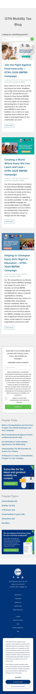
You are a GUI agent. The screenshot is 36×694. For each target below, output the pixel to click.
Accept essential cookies (18, 686)
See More (6, 523)
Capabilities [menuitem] (18, 598)
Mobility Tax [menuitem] (18, 602)
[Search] (32, 39)
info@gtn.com (23, 587)
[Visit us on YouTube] (22, 577)
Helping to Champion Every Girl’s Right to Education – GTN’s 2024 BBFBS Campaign (17, 263)
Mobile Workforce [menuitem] (18, 609)
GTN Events (8, 82)
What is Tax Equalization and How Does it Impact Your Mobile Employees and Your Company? (17, 427)
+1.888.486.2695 (14, 587)
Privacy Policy (9, 661)
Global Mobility (9, 501)
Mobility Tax (8, 505)
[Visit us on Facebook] (13, 577)
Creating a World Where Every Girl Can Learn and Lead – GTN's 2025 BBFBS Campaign (17, 167)
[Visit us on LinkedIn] (18, 577)
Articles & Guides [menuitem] (18, 620)
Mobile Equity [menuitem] (18, 606)
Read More (9, 125)
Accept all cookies (18, 682)
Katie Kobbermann (25, 80)
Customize (18, 677)
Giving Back (16, 82)
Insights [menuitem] (18, 616)
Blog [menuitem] (18, 624)
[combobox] (18, 39)
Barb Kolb (21, 274)
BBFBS (23, 82)
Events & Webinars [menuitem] (18, 627)
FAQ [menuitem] (18, 631)
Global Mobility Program (13, 514)
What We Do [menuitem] (18, 594)
